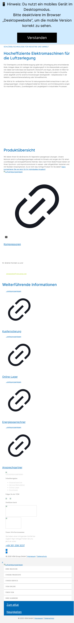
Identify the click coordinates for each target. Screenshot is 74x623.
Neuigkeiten (14, 611)
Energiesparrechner (14, 422)
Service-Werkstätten (17, 485)
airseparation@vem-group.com (16, 274)
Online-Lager (10, 376)
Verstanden (37, 37)
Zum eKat (13, 604)
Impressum (31, 556)
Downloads (13, 490)
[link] (37, 205)
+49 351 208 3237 (15, 545)
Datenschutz (42, 556)
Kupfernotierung (11, 331)
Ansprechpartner (12, 467)
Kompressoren (12, 244)
